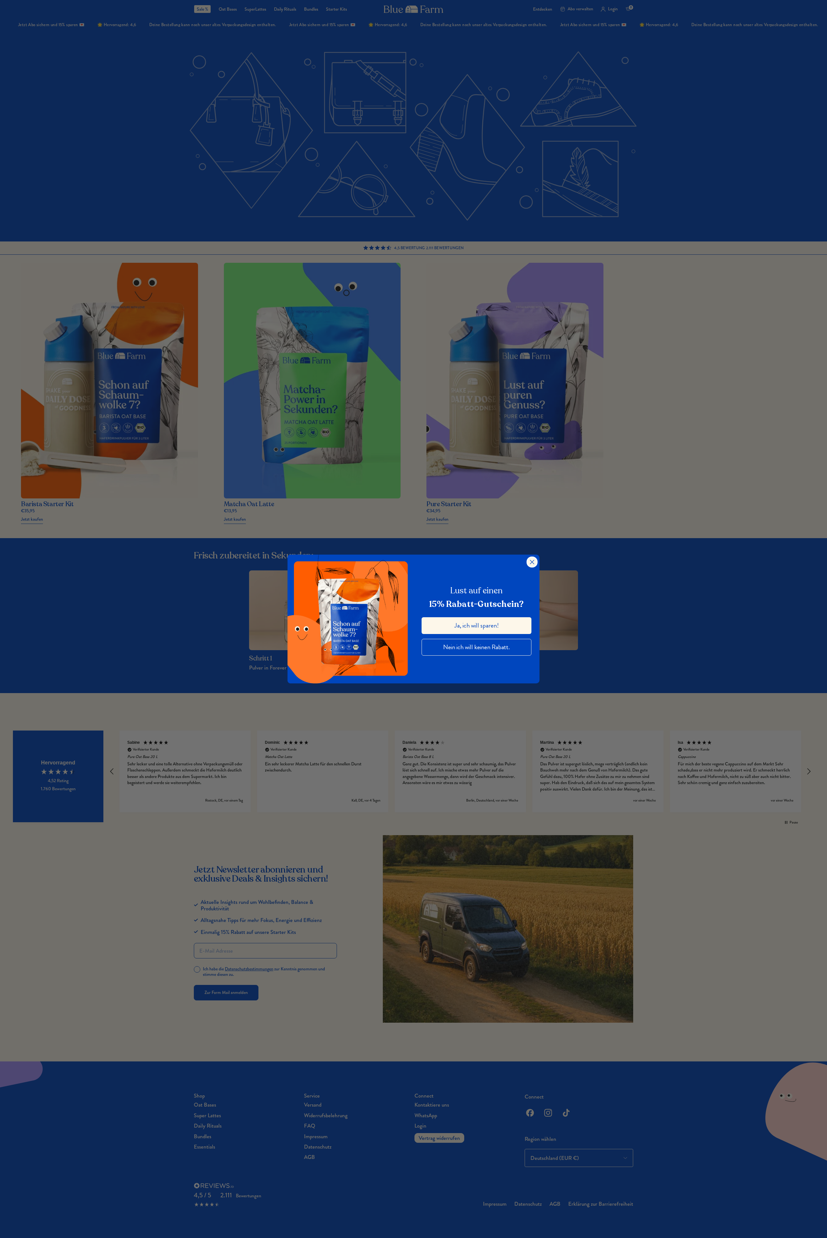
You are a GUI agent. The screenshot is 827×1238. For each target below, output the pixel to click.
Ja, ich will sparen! (477, 625)
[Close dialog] (532, 562)
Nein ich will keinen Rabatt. (476, 647)
